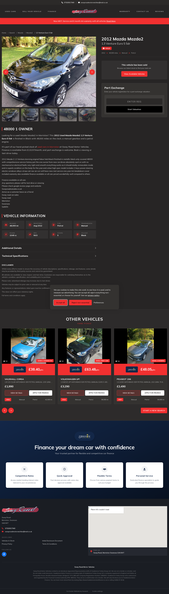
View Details (16, 393)
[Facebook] (4, 554)
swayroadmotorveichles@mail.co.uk (94, 2)
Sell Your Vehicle (32, 11)
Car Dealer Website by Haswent (77, 591)
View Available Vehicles (134, 74)
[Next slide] (92, 72)
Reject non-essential (80, 302)
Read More (111, 21)
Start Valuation (134, 109)
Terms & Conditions (49, 544)
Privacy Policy (7, 544)
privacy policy (93, 295)
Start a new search (154, 410)
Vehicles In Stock (8, 541)
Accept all (60, 302)
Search (12, 33)
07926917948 (69, 2)
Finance (52, 11)
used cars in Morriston (48, 146)
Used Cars (10, 11)
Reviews (159, 11)
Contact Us (143, 11)
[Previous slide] (6, 72)
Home (4, 33)
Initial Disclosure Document (52, 541)
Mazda (20, 33)
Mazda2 (29, 33)
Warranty (124, 11)
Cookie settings (97, 591)
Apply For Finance (41, 393)
